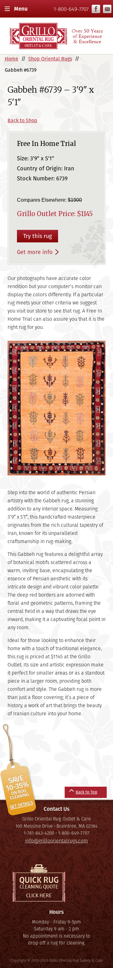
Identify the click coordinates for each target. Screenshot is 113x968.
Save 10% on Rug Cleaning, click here (19, 770)
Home (11, 58)
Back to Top (86, 792)
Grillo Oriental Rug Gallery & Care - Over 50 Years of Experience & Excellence (56, 36)
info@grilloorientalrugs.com (107, 9)
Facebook (96, 9)
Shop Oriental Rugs (50, 58)
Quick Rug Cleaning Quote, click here (39, 883)
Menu (21, 9)
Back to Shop (22, 120)
